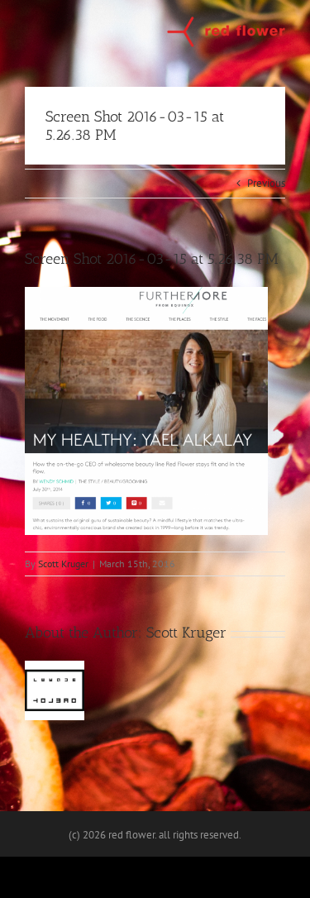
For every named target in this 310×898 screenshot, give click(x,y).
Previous (266, 183)
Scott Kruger (63, 563)
